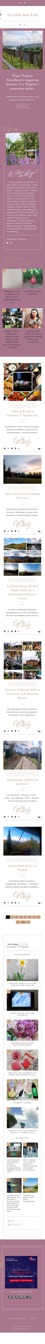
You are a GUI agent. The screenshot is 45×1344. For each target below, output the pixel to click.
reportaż (23, 774)
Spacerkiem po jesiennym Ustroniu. (22, 496)
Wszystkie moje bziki (26, 1326)
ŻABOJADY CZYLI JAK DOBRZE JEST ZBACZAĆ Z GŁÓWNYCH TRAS (22, 1132)
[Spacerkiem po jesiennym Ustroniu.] (22, 524)
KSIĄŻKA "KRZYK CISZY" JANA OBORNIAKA (22, 1014)
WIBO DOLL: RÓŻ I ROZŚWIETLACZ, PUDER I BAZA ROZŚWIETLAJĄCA (22, 1074)
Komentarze (15, 1225)
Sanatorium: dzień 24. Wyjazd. (22, 868)
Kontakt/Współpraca (17, 1318)
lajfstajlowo (14, 405)
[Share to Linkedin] (16, 448)
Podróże (24, 405)
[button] (11, 23)
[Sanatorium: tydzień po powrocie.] (22, 810)
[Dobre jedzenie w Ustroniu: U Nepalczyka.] (22, 442)
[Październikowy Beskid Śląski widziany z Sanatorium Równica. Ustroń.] (22, 625)
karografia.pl (26, 1329)
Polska (33, 405)
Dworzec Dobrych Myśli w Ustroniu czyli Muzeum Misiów (22, 694)
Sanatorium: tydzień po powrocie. (22, 782)
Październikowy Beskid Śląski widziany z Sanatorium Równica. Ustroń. (22, 592)
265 (23, 922)
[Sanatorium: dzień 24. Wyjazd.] (22, 896)
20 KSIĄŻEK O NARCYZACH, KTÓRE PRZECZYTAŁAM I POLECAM (22, 984)
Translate (24, 947)
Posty (12, 1221)
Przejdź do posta (22, 106)
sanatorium (33, 774)
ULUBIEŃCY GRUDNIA (22, 1103)
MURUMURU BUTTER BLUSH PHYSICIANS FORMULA (22, 1044)
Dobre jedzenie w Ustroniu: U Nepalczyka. (22, 413)
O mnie (33, 1318)
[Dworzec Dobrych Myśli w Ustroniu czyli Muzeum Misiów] (22, 724)
